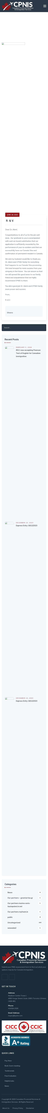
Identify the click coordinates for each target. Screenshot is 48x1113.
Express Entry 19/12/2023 (26, 525)
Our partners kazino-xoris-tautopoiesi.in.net (24, 904)
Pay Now (8, 1061)
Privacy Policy (18, 1108)
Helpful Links (9, 1081)
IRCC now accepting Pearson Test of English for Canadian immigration (28, 353)
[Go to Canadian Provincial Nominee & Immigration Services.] (2, 26)
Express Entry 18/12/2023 (26, 701)
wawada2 (24, 928)
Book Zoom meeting (12, 1066)
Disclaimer (30, 1108)
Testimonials (9, 1071)
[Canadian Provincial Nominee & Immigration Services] (17, 6)
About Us (5, 1108)
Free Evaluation (10, 1076)
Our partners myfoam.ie (24, 912)
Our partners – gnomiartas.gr (24, 898)
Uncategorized (24, 922)
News (24, 892)
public (24, 917)
